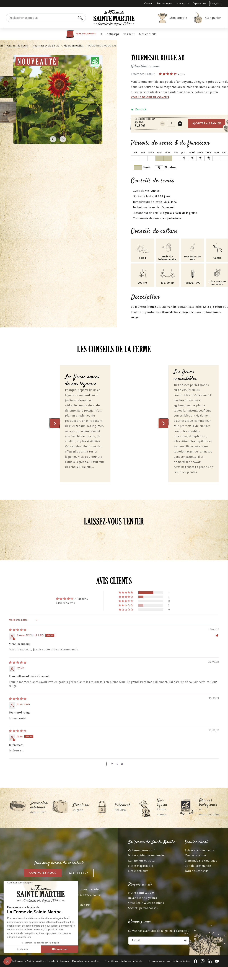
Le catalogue (164, 3)
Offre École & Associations (146, 902)
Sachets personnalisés (143, 908)
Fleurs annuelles (74, 45)
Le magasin (182, 3)
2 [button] (112, 764)
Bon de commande (198, 865)
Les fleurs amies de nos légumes (82, 380)
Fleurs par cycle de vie (45, 45)
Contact (148, 3)
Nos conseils (147, 34)
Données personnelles (85, 961)
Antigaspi (113, 34)
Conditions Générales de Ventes (124, 961)
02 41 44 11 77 (78, 873)
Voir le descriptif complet (150, 97)
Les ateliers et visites (142, 860)
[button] (81, 34)
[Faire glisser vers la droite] (63, 139)
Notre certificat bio (141, 892)
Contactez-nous (42, 873)
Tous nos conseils (196, 871)
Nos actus (129, 34)
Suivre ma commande (199, 850)
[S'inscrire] (185, 940)
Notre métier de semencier (146, 855)
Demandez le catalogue (201, 860)
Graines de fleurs (17, 45)
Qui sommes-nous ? (141, 850)
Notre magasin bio (140, 865)
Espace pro (199, 3)
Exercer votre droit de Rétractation (169, 961)
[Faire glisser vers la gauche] (53, 139)
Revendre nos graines (142, 897)
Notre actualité (138, 871)
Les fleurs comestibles (185, 375)
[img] (18, 630)
